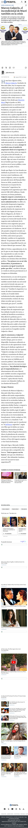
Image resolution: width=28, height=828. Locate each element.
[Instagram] (16, 809)
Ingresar (21, 1)
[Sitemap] (23, 809)
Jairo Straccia (10, 72)
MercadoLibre (24, 509)
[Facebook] (4, 809)
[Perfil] (14, 805)
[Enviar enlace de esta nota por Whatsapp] (10, 67)
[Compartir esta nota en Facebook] (2, 67)
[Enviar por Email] (13, 67)
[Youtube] (12, 809)
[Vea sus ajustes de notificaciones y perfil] (25, 1)
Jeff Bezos (9, 424)
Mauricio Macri (15, 509)
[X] (8, 809)
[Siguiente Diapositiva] (26, 525)
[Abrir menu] (2, 2)
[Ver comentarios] (26, 5)
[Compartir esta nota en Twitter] (6, 67)
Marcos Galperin (11, 83)
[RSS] (19, 809)
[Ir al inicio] (10, 2)
